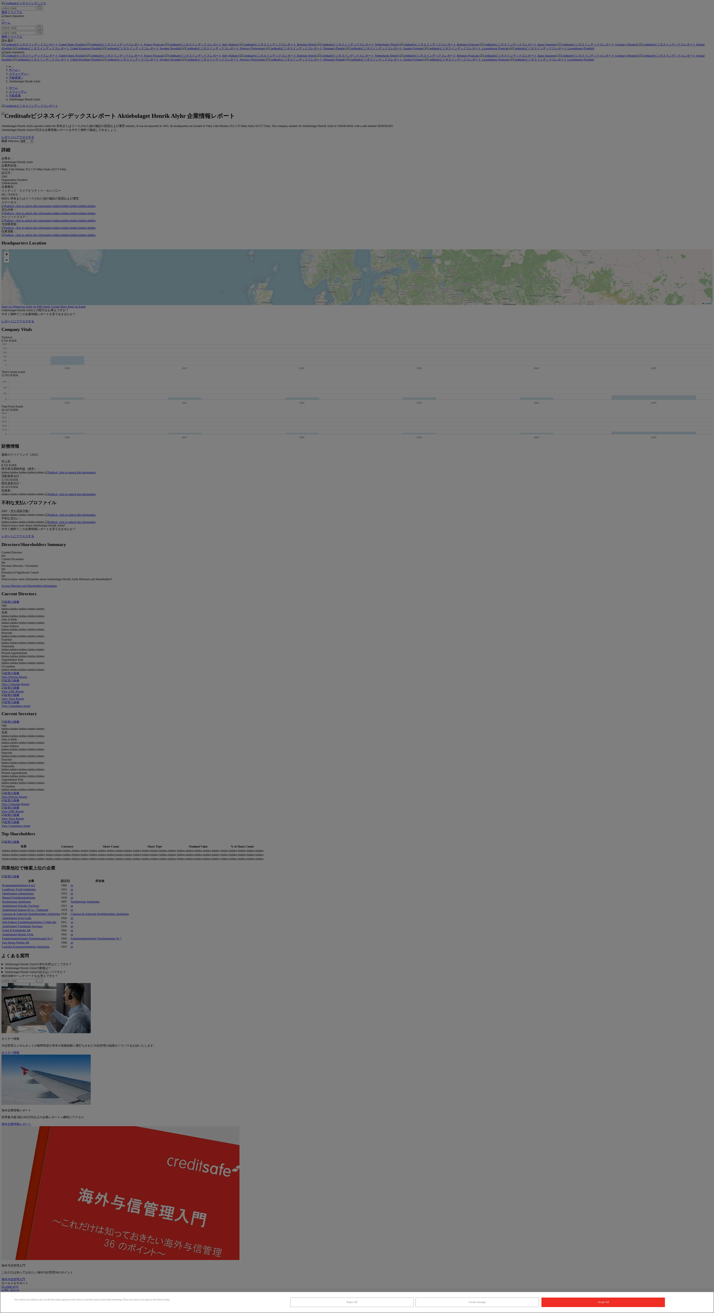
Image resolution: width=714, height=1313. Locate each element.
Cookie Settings (477, 1302)
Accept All (603, 1302)
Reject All (352, 1302)
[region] (357, 1302)
